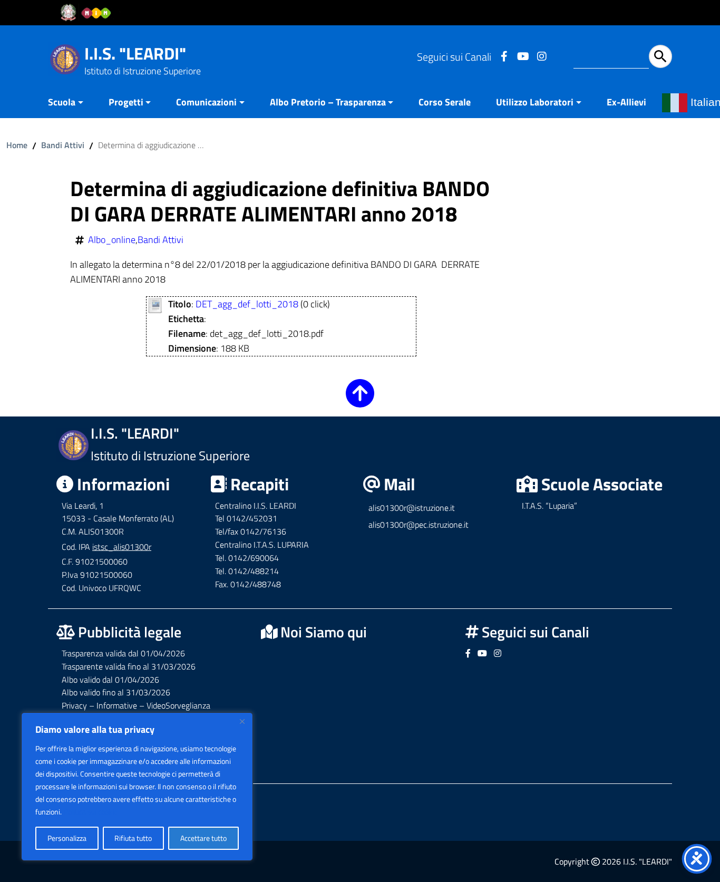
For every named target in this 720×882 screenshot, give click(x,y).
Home (16, 145)
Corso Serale (445, 102)
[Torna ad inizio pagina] (360, 400)
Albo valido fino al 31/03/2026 (116, 692)
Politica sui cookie (91, 811)
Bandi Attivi (62, 145)
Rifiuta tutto (133, 838)
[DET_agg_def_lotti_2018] (155, 304)
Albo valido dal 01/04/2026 (110, 679)
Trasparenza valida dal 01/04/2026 (123, 653)
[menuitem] (72, 103)
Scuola (61, 102)
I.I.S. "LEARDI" (135, 53)
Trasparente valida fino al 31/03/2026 (129, 666)
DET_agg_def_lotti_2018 (247, 304)
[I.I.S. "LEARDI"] (65, 58)
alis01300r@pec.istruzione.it (418, 524)
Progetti (126, 102)
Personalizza (66, 838)
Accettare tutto (203, 838)
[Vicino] (242, 721)
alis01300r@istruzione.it (411, 507)
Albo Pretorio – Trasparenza (328, 102)
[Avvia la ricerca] (660, 56)
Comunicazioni (206, 102)
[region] (137, 786)
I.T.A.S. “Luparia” (549, 505)
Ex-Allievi (626, 102)
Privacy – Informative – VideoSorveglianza (136, 705)
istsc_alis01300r (121, 546)
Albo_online (111, 240)
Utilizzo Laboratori (534, 102)
